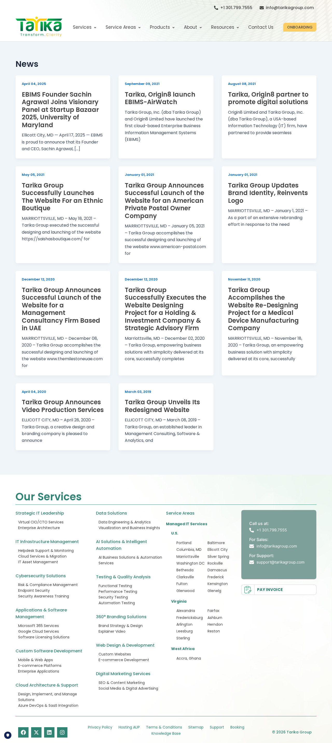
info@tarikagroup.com (290, 8)
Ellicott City (218, 549)
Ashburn (215, 617)
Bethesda (184, 570)
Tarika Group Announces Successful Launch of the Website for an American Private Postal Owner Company (164, 200)
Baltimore (216, 542)
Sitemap (196, 727)
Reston (214, 631)
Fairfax (213, 610)
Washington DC (190, 563)
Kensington (218, 583)
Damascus (217, 570)
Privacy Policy (100, 727)
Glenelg (214, 590)
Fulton (182, 583)
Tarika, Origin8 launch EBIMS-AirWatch (160, 98)
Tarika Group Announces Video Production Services (63, 406)
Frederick (216, 577)
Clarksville (185, 577)
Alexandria (185, 610)
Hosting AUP (129, 727)
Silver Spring (218, 556)
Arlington (184, 624)
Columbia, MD (189, 549)
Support (217, 727)
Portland (183, 542)
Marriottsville (187, 556)
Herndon (215, 624)
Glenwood (185, 590)
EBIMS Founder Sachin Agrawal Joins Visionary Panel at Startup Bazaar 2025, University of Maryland (60, 109)
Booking (237, 727)
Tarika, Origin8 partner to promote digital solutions (268, 98)
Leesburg (184, 631)
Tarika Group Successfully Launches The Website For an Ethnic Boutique (62, 197)
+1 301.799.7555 (236, 8)
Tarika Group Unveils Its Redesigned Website (162, 406)
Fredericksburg (189, 617)
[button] (299, 27)
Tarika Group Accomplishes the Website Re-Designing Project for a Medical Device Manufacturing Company (263, 309)
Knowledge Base (166, 733)
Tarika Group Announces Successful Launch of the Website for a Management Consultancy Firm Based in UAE (61, 309)
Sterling (183, 638)
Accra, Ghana (188, 658)
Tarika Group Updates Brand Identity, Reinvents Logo (268, 193)
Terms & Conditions (164, 727)
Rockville (215, 563)
